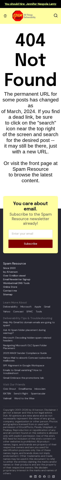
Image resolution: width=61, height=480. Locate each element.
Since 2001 (9, 268)
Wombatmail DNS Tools (16, 283)
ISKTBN (7, 393)
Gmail (47, 306)
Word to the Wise (24, 398)
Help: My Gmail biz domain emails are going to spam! (29, 324)
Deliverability (10, 306)
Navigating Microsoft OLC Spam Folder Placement (25, 347)
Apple (37, 306)
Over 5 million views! (14, 275)
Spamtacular (38, 393)
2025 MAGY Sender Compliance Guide (25, 353)
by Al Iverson (10, 271)
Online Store (10, 287)
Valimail (7, 398)
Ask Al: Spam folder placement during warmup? (24, 331)
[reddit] (39, 476)
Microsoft (26, 306)
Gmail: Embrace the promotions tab (23, 378)
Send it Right (21, 393)
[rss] (53, 476)
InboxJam (40, 388)
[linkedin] (35, 476)
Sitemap (8, 294)
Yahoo (6, 311)
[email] (30, 476)
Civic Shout (9, 388)
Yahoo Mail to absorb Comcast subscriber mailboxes (27, 359)
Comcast (18, 311)
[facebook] (44, 476)
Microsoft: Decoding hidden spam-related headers (27, 339)
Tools (39, 311)
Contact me (10, 290)
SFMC (29, 311)
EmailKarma (25, 388)
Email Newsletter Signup (16, 279)
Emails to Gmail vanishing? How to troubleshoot (22, 372)
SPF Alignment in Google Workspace (23, 365)
